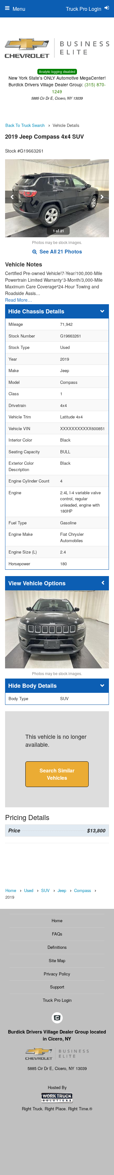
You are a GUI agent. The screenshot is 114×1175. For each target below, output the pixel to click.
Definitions (57, 947)
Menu (19, 8)
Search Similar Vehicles (57, 774)
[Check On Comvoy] (57, 1018)
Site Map (57, 960)
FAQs (57, 934)
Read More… (18, 300)
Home (57, 920)
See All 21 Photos (60, 251)
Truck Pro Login (57, 1000)
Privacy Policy (57, 974)
